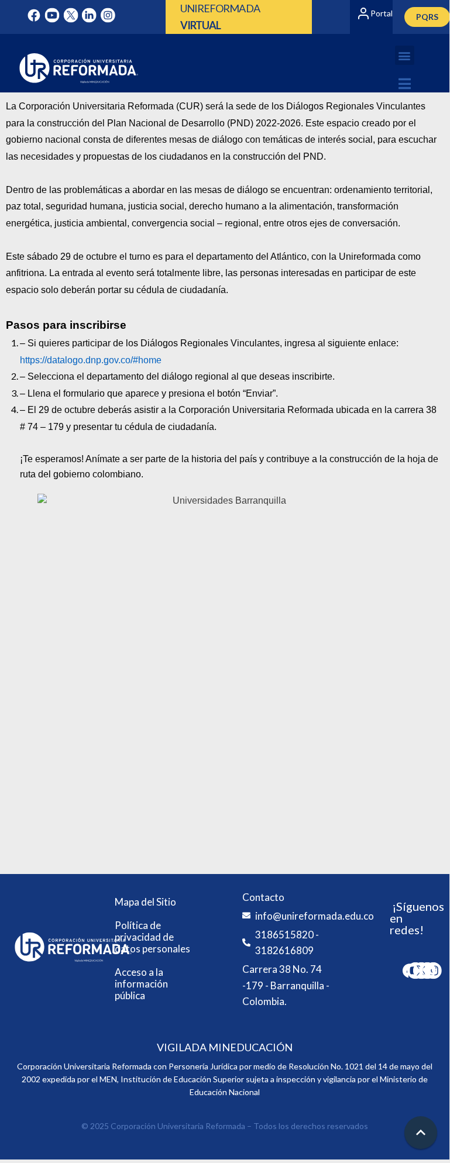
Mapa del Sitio (145, 902)
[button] (404, 55)
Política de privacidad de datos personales (152, 937)
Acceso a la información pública (141, 984)
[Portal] (363, 13)
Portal (381, 13)
